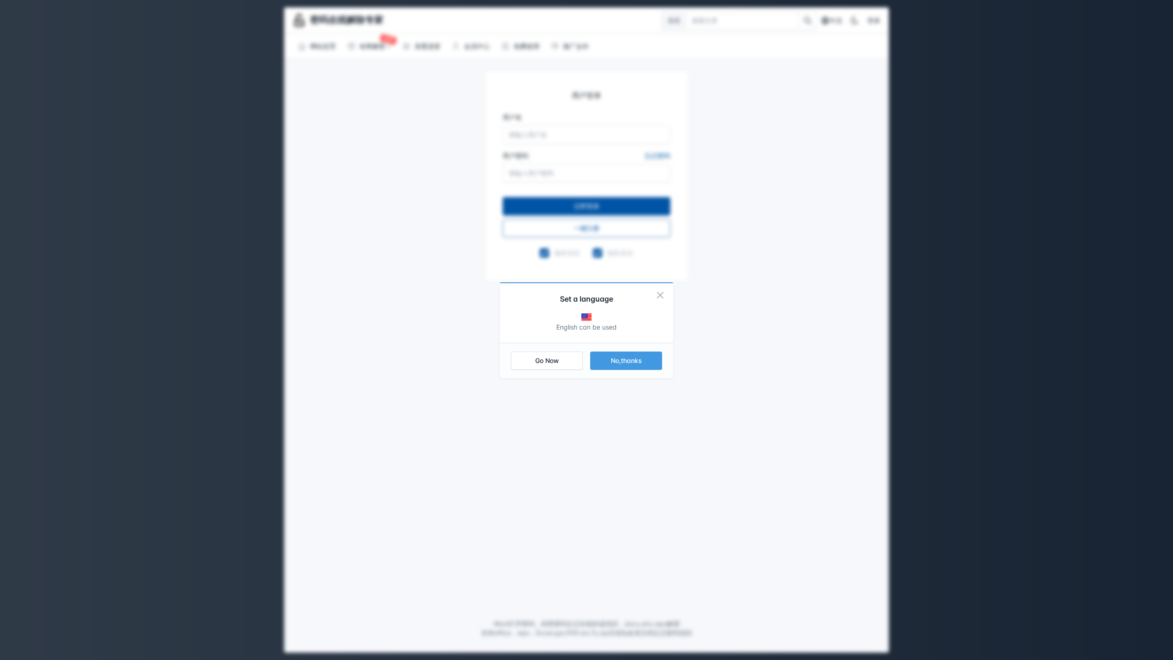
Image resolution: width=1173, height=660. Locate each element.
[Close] (660, 295)
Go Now (547, 360)
